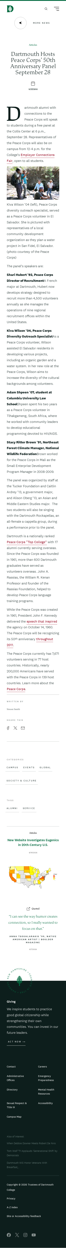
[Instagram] (25, 1236)
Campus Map (14, 1116)
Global (45, 767)
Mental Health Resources (46, 1091)
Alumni (12, 808)
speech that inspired (42, 621)
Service (29, 808)
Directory (12, 1089)
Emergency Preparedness (46, 1078)
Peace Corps (16, 689)
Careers (42, 1066)
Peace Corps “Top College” (27, 542)
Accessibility (45, 1103)
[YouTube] (34, 1236)
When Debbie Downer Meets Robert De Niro (31, 1143)
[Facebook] (9, 1236)
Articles (33, 45)
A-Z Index (12, 1207)
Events (29, 767)
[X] (17, 1236)
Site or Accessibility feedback (24, 1216)
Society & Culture (22, 780)
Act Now (14, 1041)
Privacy (11, 1198)
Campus (12, 767)
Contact (11, 1066)
